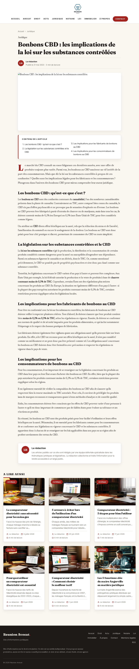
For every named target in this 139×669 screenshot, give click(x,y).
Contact (120, 19)
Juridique (57, 19)
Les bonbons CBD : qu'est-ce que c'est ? (43, 144)
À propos (104, 19)
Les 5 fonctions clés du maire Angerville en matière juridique (110, 581)
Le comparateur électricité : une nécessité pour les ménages (22, 513)
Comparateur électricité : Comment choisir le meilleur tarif (67, 581)
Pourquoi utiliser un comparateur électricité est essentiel (21, 581)
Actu (46, 19)
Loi (79, 19)
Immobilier (90, 19)
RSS (134, 642)
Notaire (70, 19)
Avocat (27, 19)
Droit (37, 19)
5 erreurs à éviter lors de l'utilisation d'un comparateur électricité (67, 513)
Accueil (15, 19)
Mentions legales (128, 638)
